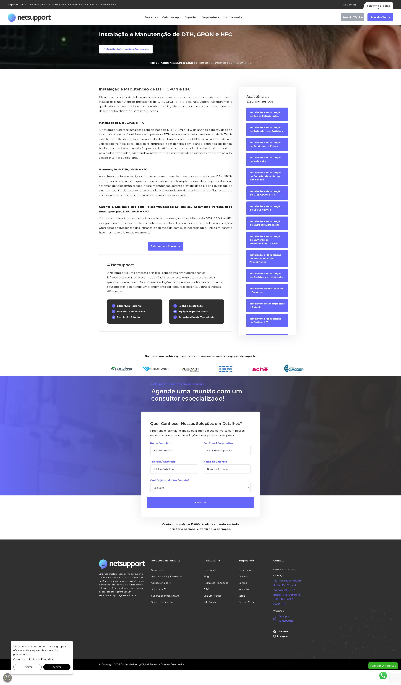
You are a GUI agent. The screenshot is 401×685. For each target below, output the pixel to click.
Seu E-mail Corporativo (218, 443)
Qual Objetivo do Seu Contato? (169, 480)
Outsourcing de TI (161, 583)
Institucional (232, 17)
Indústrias (244, 589)
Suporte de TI (158, 589)
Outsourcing (170, 17)
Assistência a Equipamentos (178, 62)
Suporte (190, 17)
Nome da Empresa (215, 461)
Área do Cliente (380, 17)
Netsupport (210, 570)
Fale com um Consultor (165, 246)
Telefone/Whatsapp (163, 461)
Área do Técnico (352, 17)
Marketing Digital (138, 664)
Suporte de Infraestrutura (165, 595)
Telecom (243, 576)
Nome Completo (160, 443)
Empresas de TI (247, 570)
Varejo (242, 595)
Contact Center (247, 602)
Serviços (150, 17)
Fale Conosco (349, 4)
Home (153, 62)
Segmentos (209, 17)
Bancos (243, 583)
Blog (206, 576)
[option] (116, 369)
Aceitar (56, 667)
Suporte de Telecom (162, 602)
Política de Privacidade (216, 583)
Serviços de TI (159, 570)
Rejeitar (27, 667)
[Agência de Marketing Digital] (283, 664)
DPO (206, 589)
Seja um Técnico (212, 595)
